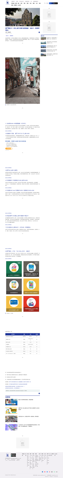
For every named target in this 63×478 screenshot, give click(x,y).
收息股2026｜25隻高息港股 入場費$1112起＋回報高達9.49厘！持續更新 (52, 38)
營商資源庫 (37, 460)
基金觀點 (28, 461)
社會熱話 (48, 459)
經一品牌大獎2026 (37, 464)
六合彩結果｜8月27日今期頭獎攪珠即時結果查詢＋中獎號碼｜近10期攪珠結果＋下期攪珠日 (29, 425)
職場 (33, 3)
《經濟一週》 (18, 460)
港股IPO (13, 1)
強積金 (33, 460)
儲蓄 (33, 459)
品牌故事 (36, 456)
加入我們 (19, 5)
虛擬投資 (28, 463)
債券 (27, 459)
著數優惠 (11, 35)
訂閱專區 (15, 5)
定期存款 (33, 456)
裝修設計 (31, 464)
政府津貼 (13, 386)
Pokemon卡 (22, 1)
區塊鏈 (40, 459)
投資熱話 (28, 466)
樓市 (21, 3)
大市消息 (31, 456)
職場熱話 (43, 461)
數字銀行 (33, 462)
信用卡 (33, 466)
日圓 (17, 1)
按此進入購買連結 (8, 167)
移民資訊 (48, 461)
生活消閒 (6, 33)
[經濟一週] (7, 2)
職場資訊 (43, 459)
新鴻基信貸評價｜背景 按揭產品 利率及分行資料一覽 (52, 50)
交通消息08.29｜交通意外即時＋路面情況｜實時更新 (28, 416)
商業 (27, 3)
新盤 (30, 462)
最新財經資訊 (35, 1)
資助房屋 (31, 461)
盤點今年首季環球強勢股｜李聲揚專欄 (25, 399)
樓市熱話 (31, 468)
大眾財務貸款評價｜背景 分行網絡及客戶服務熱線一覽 (52, 46)
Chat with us (46, 476)
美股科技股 (27, 1)
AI (31, 1)
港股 (27, 455)
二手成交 (31, 459)
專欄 (12, 5)
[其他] (39, 32)
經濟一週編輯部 (8, 32)
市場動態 (36, 455)
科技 (30, 3)
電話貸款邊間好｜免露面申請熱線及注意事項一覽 (52, 55)
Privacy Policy (56, 476)
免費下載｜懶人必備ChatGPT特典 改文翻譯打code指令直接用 (29, 409)
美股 (27, 456)
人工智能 (40, 456)
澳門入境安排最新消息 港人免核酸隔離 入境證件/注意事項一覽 (20, 381)
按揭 (30, 466)
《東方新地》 (18, 459)
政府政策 (48, 456)
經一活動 (36, 466)
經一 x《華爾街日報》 (54, 3)
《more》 (6, 460)
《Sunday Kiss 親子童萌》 (11, 460)
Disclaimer (51, 476)
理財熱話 (33, 468)
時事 (39, 3)
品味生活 (45, 456)
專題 (16, 3)
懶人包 (7, 35)
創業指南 (36, 459)
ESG (36, 461)
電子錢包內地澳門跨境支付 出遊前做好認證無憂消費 (18, 384)
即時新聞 (48, 463)
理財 (24, 3)
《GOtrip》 (8, 459)
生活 (36, 3)
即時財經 (12, 3)
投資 (18, 3)
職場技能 (43, 456)
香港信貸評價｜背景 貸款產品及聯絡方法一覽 (52, 42)
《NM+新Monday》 (13, 459)
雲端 (39, 460)
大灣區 (36, 462)
